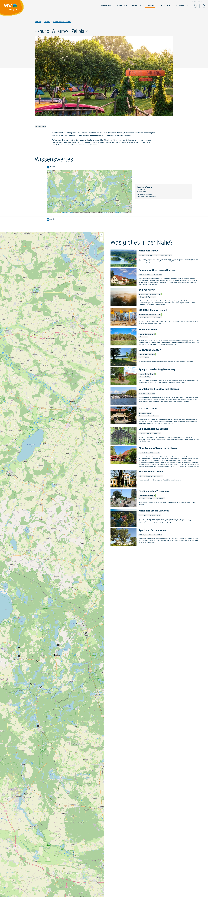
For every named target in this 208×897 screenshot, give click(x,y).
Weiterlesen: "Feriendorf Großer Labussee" (156, 518)
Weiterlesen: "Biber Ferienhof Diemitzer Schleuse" (156, 457)
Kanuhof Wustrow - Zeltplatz (62, 22)
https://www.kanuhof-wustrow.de (146, 196)
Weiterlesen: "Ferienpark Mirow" (156, 258)
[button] (54, 655)
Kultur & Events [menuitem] (165, 6)
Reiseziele (47, 22)
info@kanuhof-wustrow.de (144, 194)
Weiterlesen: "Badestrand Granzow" (156, 357)
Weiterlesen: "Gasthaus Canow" (156, 416)
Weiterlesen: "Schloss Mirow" (156, 297)
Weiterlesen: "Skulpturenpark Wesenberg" (156, 436)
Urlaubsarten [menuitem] (121, 6)
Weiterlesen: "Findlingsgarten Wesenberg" (156, 498)
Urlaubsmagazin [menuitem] (104, 6)
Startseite (38, 22)
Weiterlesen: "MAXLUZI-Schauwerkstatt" (156, 317)
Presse (194, 1)
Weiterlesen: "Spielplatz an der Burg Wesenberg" (156, 376)
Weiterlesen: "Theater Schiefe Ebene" (156, 478)
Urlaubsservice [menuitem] (182, 6)
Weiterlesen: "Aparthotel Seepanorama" (156, 537)
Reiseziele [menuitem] (150, 6)
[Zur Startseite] (13, 9)
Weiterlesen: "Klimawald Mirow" (156, 337)
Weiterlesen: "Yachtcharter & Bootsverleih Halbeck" (156, 396)
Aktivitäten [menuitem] (136, 6)
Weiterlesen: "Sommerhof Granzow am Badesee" (156, 277)
